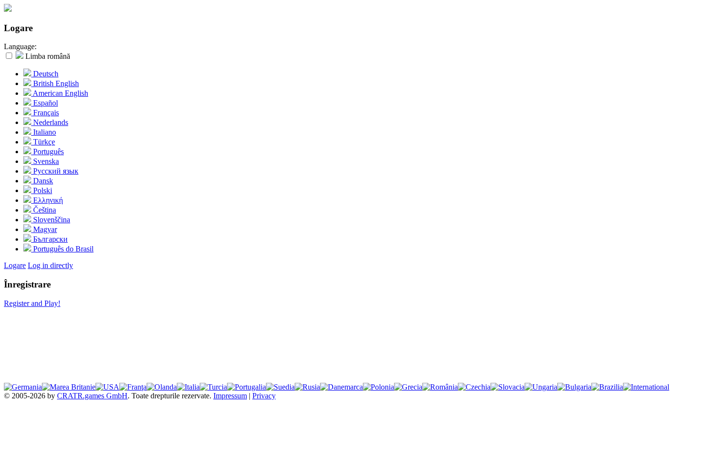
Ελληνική (47, 200)
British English (55, 83)
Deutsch (44, 74)
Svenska (45, 161)
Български (49, 239)
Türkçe (43, 142)
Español (44, 103)
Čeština (43, 210)
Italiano (43, 132)
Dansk (42, 181)
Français (45, 112)
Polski (41, 190)
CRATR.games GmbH (92, 396)
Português (47, 151)
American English (59, 93)
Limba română (46, 56)
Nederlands (49, 122)
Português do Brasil (62, 249)
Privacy (264, 396)
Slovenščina (50, 219)
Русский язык (54, 171)
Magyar (44, 229)
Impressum (230, 396)
